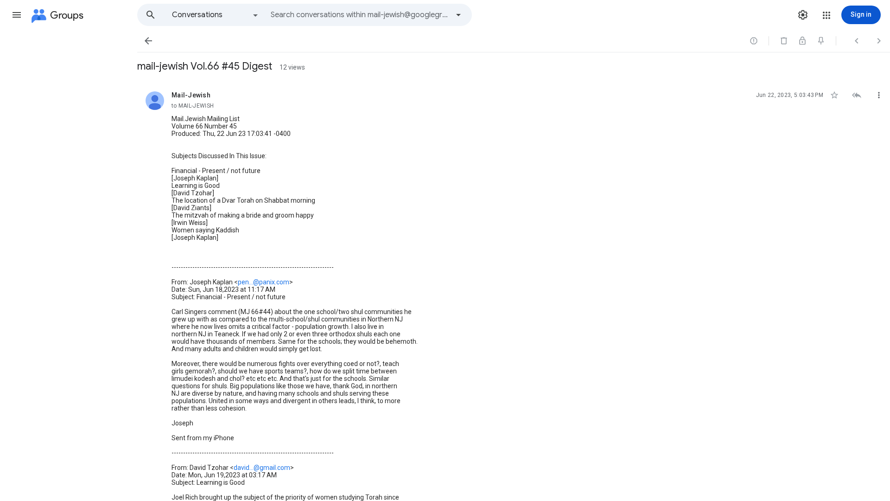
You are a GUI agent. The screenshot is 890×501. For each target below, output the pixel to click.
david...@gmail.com (262, 467)
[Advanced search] (458, 15)
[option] (216, 15)
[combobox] (359, 15)
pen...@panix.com (263, 282)
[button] (17, 15)
